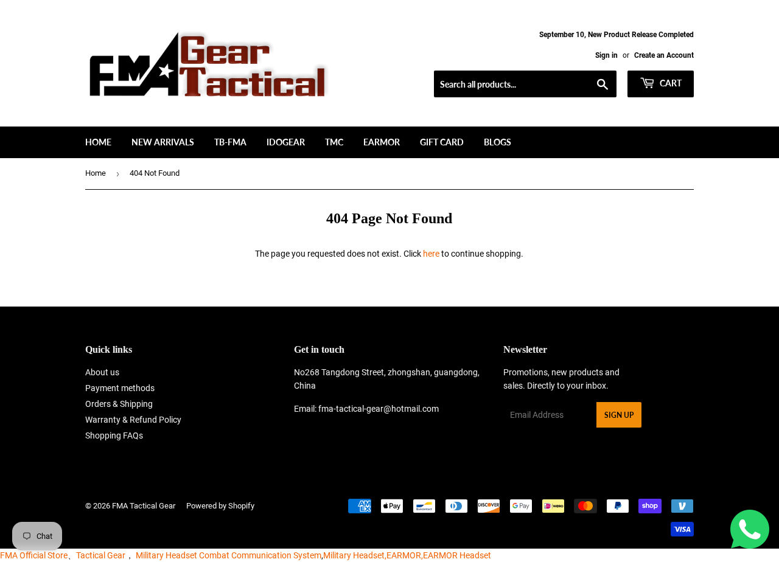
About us (102, 372)
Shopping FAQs (114, 435)
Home (98, 142)
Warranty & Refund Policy (133, 420)
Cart (670, 83)
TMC (334, 142)
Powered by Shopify (220, 505)
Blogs (497, 142)
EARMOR (381, 142)
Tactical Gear (100, 555)
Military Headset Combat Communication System (228, 555)
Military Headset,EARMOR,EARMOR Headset (407, 555)
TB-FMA (230, 142)
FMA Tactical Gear (143, 505)
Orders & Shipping (119, 404)
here (431, 253)
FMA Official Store (34, 555)
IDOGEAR (286, 142)
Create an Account (664, 55)
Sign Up (619, 415)
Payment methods (120, 388)
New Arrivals (162, 142)
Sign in (606, 55)
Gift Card (442, 142)
